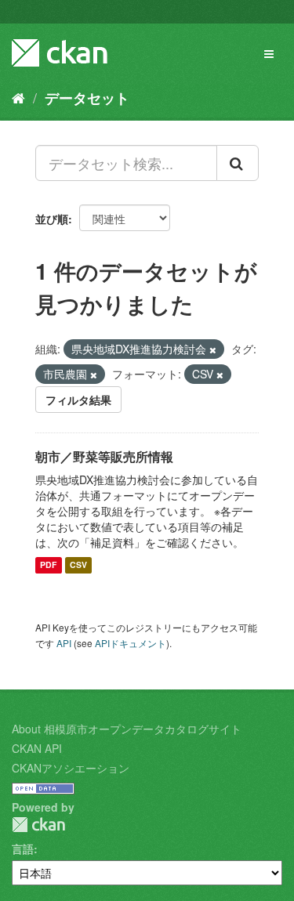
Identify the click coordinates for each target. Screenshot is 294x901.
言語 (23, 848)
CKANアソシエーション (70, 768)
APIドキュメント (130, 643)
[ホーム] (18, 97)
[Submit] (237, 163)
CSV (78, 565)
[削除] (212, 349)
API (63, 643)
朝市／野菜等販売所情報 (104, 456)
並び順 (51, 218)
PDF (48, 565)
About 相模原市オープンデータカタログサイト (126, 728)
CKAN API (37, 748)
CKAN (38, 824)
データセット (87, 98)
